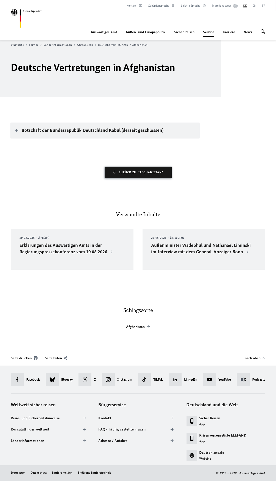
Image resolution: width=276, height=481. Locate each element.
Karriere (229, 32)
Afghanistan (85, 44)
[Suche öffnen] (263, 32)
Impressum (18, 473)
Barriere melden (62, 473)
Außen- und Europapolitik (146, 32)
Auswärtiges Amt (104, 32)
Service (208, 33)
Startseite (17, 44)
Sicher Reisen (184, 32)
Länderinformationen (58, 44)
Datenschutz (39, 473)
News (248, 32)
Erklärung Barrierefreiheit (94, 473)
